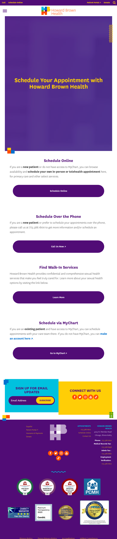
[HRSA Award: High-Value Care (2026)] (25, 487)
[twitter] (80, 397)
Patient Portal (93, 2)
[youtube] (90, 397)
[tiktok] (96, 397)
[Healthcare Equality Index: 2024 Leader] (66, 513)
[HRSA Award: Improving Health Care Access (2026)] (70, 487)
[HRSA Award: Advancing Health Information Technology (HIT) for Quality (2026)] (47, 487)
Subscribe (45, 400)
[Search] (114, 3)
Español (29, 426)
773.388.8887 (107, 453)
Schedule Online (15, 2)
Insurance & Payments (34, 433)
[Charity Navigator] (18, 513)
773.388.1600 (86, 429)
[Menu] (5, 11)
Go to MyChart (57, 353)
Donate (107, 2)
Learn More (58, 297)
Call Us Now (57, 246)
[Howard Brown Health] (58, 433)
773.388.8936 (107, 447)
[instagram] (85, 397)
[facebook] (74, 397)
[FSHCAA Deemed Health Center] (94, 512)
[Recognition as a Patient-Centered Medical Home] (92, 487)
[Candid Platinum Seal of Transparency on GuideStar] (44, 513)
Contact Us (87, 436)
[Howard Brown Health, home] (58, 10)
